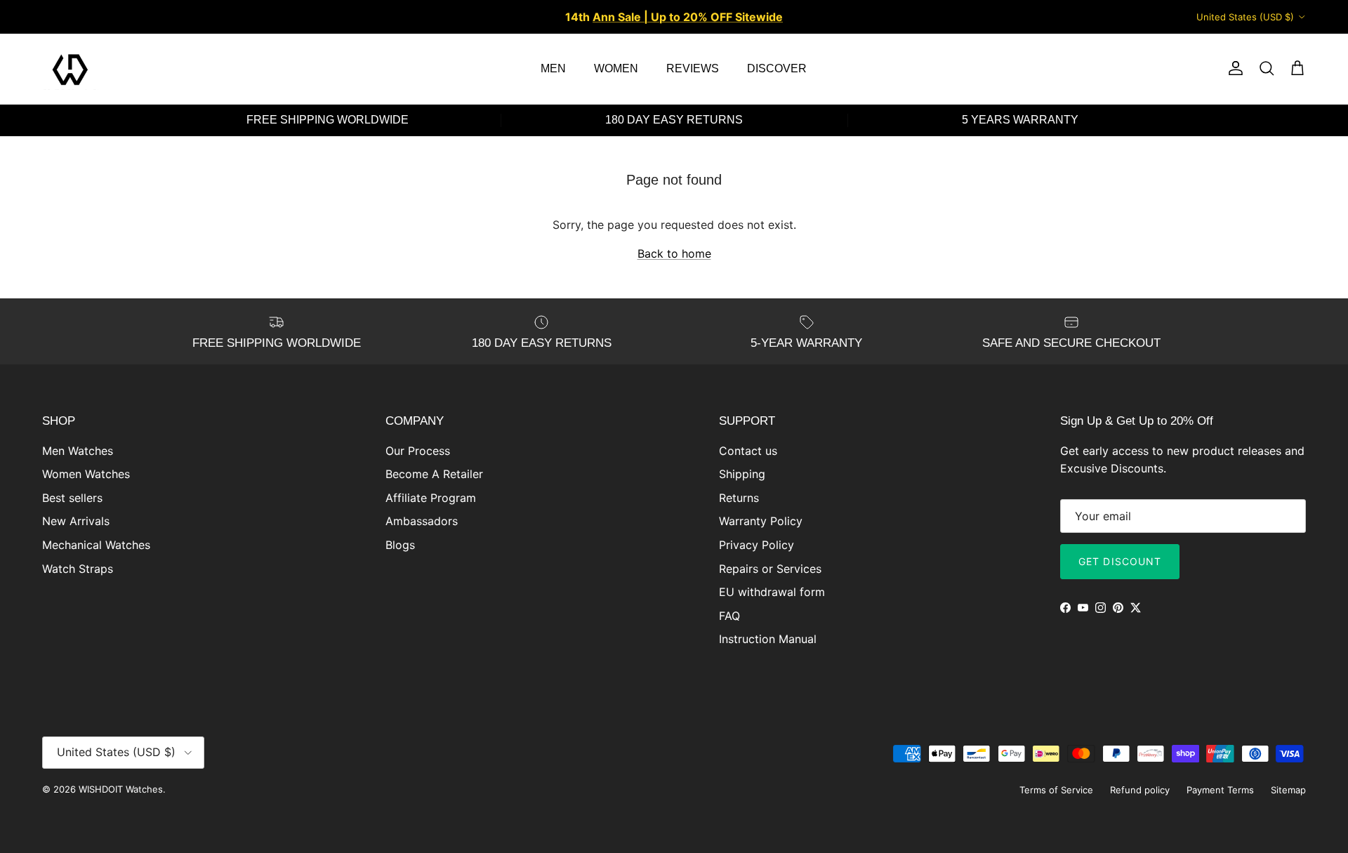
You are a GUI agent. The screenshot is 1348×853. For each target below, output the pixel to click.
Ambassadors (421, 521)
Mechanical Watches (96, 545)
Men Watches (77, 451)
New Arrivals (76, 521)
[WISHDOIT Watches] (70, 69)
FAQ (729, 616)
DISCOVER (777, 68)
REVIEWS (692, 68)
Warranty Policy (760, 521)
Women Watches (86, 474)
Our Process (417, 451)
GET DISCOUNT (1119, 561)
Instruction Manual (768, 639)
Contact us (748, 451)
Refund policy (1140, 789)
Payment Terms (1220, 789)
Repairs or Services (770, 569)
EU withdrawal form (772, 592)
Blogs (400, 545)
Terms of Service (1056, 789)
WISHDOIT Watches (121, 789)
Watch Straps (77, 569)
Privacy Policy (756, 545)
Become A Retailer (434, 474)
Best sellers (72, 498)
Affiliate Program (430, 498)
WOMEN (616, 68)
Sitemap (1288, 789)
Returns (739, 498)
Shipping (742, 474)
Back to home (674, 253)
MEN (553, 68)
